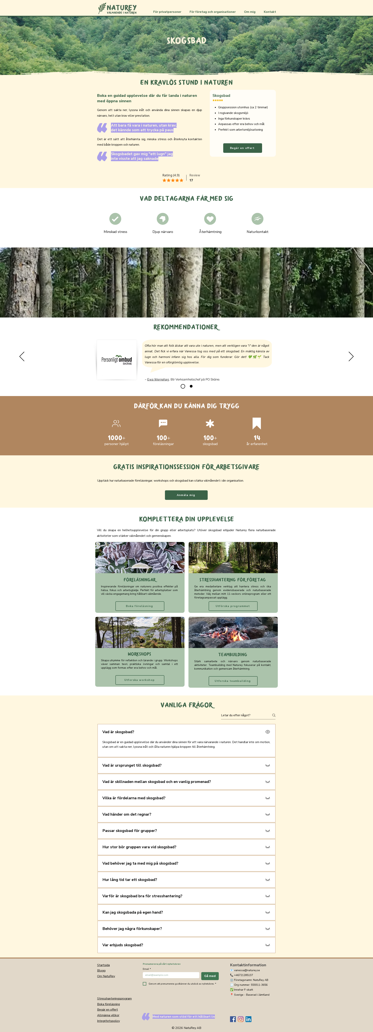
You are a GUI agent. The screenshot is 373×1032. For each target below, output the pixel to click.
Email (147, 969)
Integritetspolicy (108, 1021)
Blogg (101, 970)
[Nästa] (351, 357)
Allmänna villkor (108, 1015)
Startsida (103, 965)
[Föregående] (21, 357)
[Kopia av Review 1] (190, 386)
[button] (168, 12)
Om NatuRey (106, 976)
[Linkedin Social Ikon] (248, 1019)
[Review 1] (182, 386)
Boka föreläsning (108, 1004)
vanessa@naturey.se (247, 970)
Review (194, 175)
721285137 (246, 975)
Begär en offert (107, 1010)
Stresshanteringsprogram (114, 998)
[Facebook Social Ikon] (233, 1019)
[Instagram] (241, 1019)
